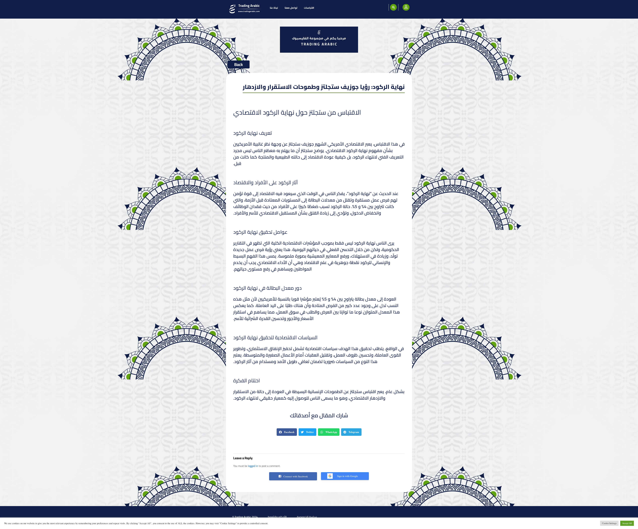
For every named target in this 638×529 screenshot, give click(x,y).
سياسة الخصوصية (307, 516)
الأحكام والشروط (277, 516)
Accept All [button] (627, 523)
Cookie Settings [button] (609, 523)
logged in (253, 465)
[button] (393, 7)
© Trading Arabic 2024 (245, 516)
